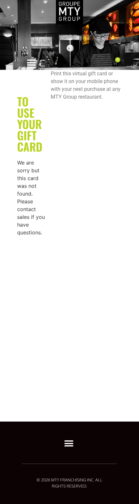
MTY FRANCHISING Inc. (73, 480)
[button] (31, 62)
